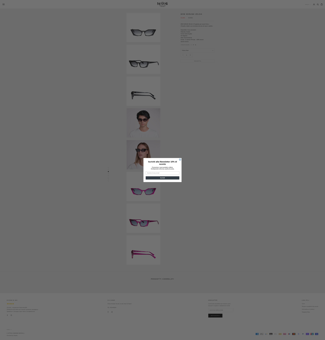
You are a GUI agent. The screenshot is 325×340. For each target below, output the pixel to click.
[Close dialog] (180, 159)
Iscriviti (162, 178)
